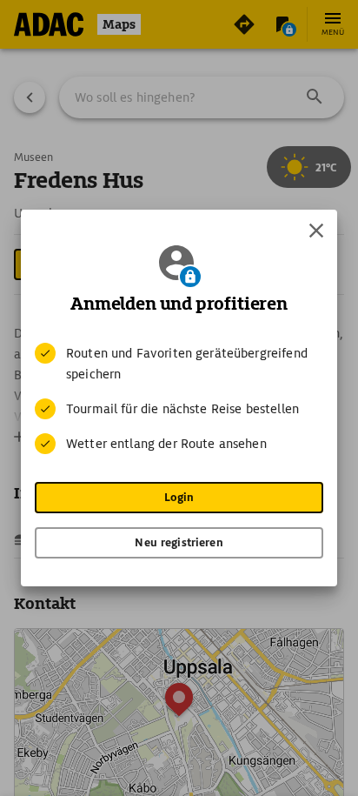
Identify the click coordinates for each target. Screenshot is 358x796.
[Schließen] (316, 230)
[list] (179, 398)
